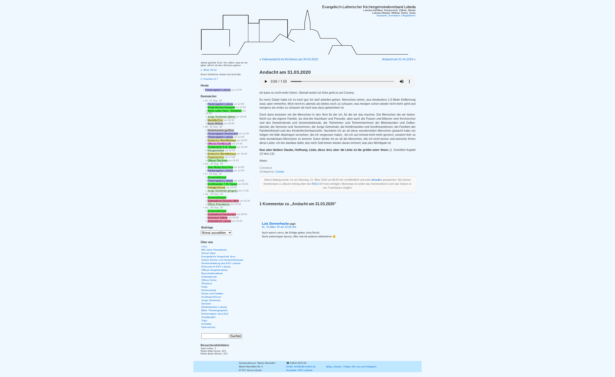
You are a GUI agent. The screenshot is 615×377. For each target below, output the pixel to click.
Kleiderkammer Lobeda (214, 307)
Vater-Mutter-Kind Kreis (220, 167)
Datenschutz (208, 327)
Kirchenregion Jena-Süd (214, 313)
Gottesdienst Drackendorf (222, 214)
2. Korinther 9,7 (209, 79)
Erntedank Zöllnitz (218, 217)
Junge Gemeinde (211, 300)
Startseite (381, 15)
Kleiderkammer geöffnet (221, 130)
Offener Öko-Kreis (218, 160)
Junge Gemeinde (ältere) (222, 116)
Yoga (204, 320)
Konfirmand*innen (211, 297)
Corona (279, 171)
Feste (204, 286)
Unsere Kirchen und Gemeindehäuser (222, 260)
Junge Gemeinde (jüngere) (222, 190)
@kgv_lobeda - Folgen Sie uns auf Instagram (351, 366)
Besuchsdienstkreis (212, 273)
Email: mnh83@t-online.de (301, 366)
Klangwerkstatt (216, 150)
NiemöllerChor (215, 120)
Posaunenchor (216, 157)
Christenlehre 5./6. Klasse (222, 147)
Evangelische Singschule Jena (218, 256)
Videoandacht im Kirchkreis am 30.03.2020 (290, 59)
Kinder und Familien (212, 293)
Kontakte (206, 323)
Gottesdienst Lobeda (219, 221)
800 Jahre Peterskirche (214, 249)
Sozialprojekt (208, 317)
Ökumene (206, 283)
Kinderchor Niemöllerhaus (222, 140)
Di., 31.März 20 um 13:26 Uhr (279, 226)
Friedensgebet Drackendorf (223, 133)
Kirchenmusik (208, 290)
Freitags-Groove (216, 187)
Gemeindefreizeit (217, 177)
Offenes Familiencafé (219, 143)
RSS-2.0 (317, 183)
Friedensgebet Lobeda (218, 89)
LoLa (204, 246)
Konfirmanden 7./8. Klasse (222, 184)
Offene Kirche (209, 280)
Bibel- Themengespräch (214, 310)
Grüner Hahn (208, 253)
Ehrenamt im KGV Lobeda (216, 266)
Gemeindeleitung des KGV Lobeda (220, 263)
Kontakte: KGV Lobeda (299, 370)
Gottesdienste (209, 276)
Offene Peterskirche (219, 204)
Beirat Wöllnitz (215, 123)
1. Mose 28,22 (209, 69)
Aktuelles (376, 179)
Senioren (206, 303)
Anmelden (394, 15)
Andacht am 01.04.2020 (397, 59)
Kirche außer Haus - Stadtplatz (225, 110)
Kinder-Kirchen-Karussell (221, 107)
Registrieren (409, 15)
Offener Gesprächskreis (214, 270)
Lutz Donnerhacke (275, 223)
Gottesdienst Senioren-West (223, 200)
